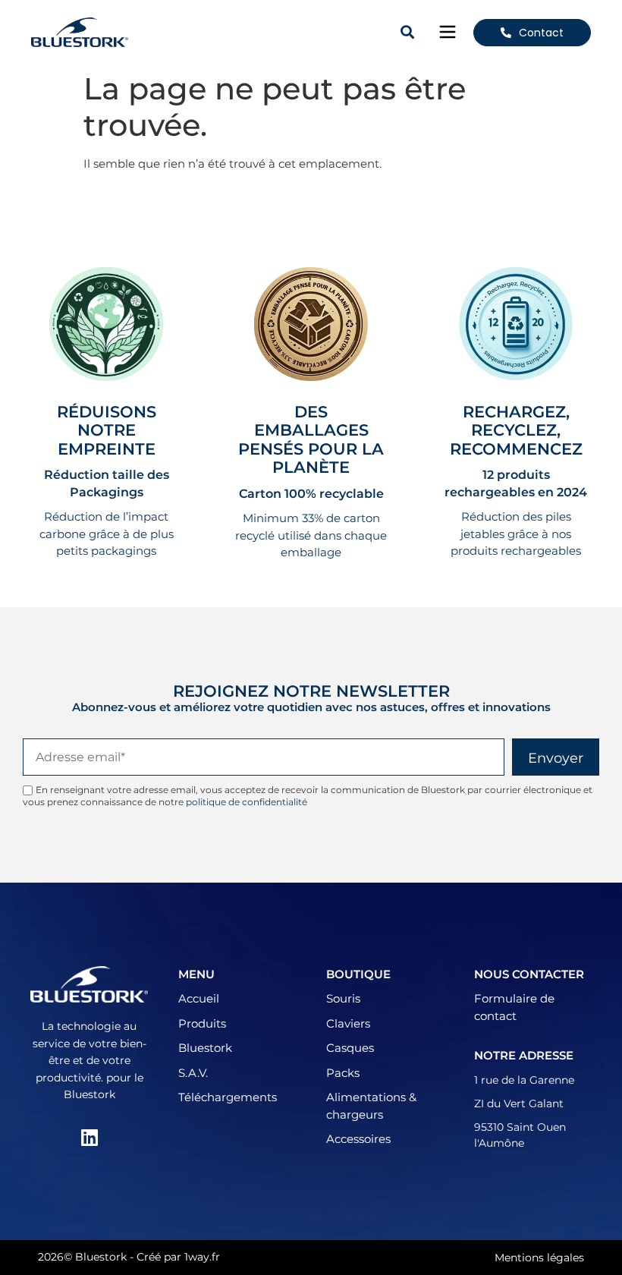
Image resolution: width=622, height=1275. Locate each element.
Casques (350, 1047)
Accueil (198, 998)
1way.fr (202, 1257)
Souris (343, 998)
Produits (202, 1023)
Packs (343, 1073)
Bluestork (205, 1047)
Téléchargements (227, 1097)
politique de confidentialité (246, 802)
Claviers (348, 1023)
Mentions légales (539, 1257)
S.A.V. (193, 1073)
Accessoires (358, 1139)
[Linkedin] (89, 1138)
